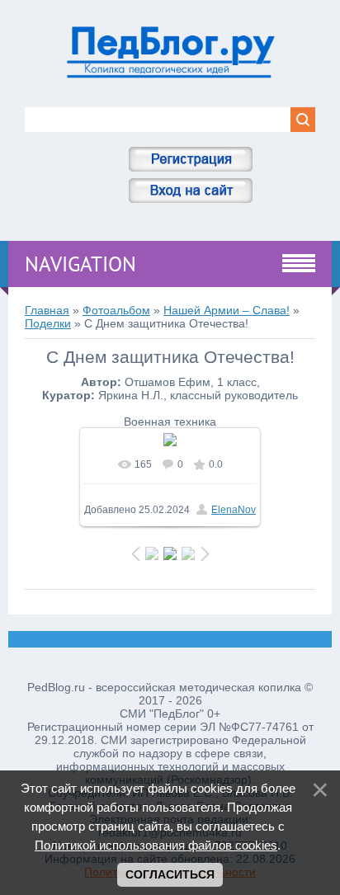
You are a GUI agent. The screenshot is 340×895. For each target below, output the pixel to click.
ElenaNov (233, 510)
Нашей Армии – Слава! (226, 310)
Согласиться (170, 874)
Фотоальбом (116, 310)
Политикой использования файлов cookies (156, 845)
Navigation (80, 264)
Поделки (48, 323)
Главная (47, 310)
